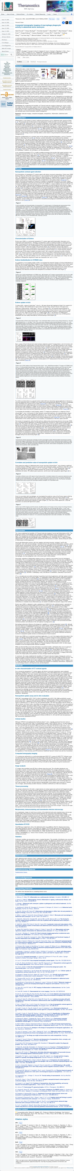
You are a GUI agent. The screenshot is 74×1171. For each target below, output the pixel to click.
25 (37, 579)
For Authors (30, 14)
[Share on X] (67, 22)
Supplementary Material (7, 71)
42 (23, 631)
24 (20, 573)
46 (50, 649)
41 (62, 628)
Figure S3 (44, 197)
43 (20, 639)
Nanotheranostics (7, 78)
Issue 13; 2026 (5, 25)
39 (66, 624)
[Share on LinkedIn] (70, 22)
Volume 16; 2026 (6, 34)
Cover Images (5, 42)
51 (41, 800)
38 (53, 621)
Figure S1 (63, 180)
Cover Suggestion (6, 45)
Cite (58, 19)
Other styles (26, 57)
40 (60, 628)
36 (48, 613)
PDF (64, 18)
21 (63, 546)
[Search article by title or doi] (11, 54)
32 (47, 608)
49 (30, 741)
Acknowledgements (7, 73)
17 (54, 158)
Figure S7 (48, 749)
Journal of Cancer (7, 89)
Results (7, 64)
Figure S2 (18, 194)
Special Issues (5, 51)
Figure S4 (27, 360)
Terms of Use (70, 1167)
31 (52, 605)
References (7, 74)
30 (54, 593)
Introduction (7, 63)
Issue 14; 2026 (5, 22)
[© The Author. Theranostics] (57, 73)
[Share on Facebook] (63, 22)
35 (48, 612)
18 (42, 160)
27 (57, 588)
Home (2, 14)
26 (55, 585)
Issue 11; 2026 (5, 31)
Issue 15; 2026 (5, 19)
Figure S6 (56, 417)
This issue (51, 19)
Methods (7, 67)
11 (24, 144)
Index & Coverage (6, 48)
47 (62, 687)
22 (34, 566)
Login (49, 14)
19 (44, 160)
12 (69, 146)
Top (7, 62)
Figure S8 (49, 774)
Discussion (7, 66)
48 (71, 729)
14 (71, 146)
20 (61, 546)
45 (21, 639)
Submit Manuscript (40, 14)
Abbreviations (7, 69)
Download (33, 61)
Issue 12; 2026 (5, 28)
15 (38, 155)
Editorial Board (20, 14)
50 (38, 742)
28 (39, 591)
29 (41, 591)
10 (61, 142)
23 (25, 572)
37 (23, 619)
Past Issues (4, 40)
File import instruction (42, 61)
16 (52, 158)
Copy (18, 57)
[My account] (71, 14)
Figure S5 (43, 403)
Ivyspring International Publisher (41, 1166)
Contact (55, 14)
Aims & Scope (10, 14)
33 (48, 609)
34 (50, 609)
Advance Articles (6, 37)
